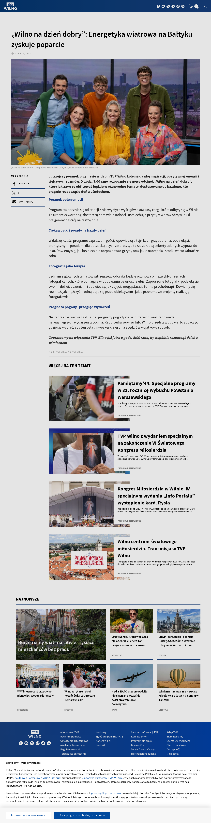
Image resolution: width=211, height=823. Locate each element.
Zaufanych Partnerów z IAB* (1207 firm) (38, 778)
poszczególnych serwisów (106, 793)
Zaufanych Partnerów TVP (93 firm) (102, 778)
